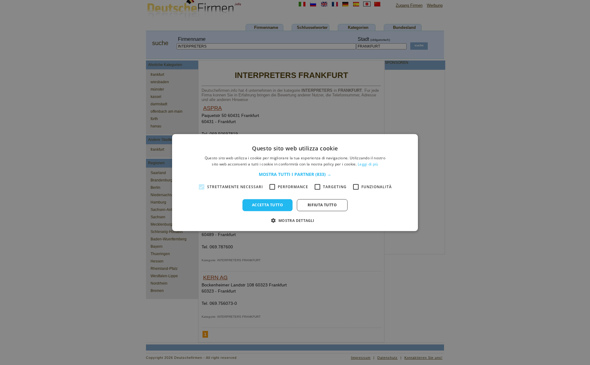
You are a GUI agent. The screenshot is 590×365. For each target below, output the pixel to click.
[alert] (295, 182)
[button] (295, 174)
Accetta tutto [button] (267, 205)
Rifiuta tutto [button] (322, 205)
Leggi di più (368, 164)
